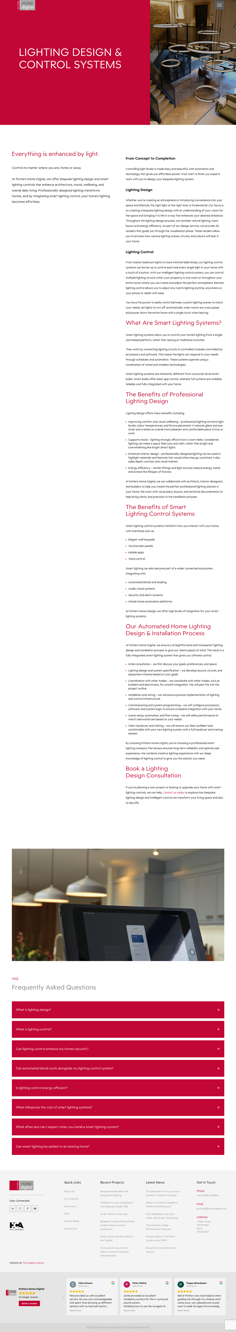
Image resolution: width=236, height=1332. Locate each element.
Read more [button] (75, 1310)
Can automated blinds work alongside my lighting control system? (64, 1068)
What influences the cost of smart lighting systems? (54, 1107)
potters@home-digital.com (212, 1208)
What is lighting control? (34, 1029)
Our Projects (71, 1198)
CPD (66, 1213)
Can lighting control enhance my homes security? (52, 1049)
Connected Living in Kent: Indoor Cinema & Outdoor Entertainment (114, 1251)
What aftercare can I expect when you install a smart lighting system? (67, 1127)
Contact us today (173, 792)
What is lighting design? (33, 1010)
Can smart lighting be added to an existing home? (52, 1146)
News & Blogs (71, 1221)
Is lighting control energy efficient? (41, 1088)
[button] (219, 5)
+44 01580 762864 (207, 1195)
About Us (69, 1191)
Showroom (70, 1206)
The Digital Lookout (33, 1262)
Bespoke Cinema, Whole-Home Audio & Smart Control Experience (117, 1225)
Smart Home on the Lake (114, 1213)
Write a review (29, 1303)
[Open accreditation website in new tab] (16, 1227)
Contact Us (70, 1228)
